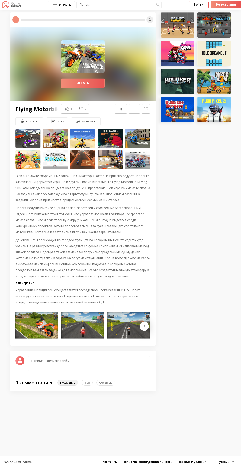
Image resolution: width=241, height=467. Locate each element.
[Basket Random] (177, 25)
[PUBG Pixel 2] (214, 109)
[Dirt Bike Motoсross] (55, 138)
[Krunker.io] (177, 81)
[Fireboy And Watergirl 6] (214, 25)
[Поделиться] (121, 109)
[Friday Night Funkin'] (177, 53)
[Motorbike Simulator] (137, 138)
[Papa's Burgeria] (177, 109)
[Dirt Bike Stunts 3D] (28, 159)
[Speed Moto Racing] (28, 138)
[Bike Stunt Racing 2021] (110, 159)
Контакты (109, 462)
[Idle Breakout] (214, 53)
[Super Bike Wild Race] (137, 159)
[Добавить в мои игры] (134, 109)
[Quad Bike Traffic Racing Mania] (82, 159)
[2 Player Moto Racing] (110, 138)
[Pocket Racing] (55, 159)
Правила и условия (192, 462)
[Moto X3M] (214, 81)
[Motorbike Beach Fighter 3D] (82, 138)
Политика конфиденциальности (147, 462)
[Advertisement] (120, 423)
